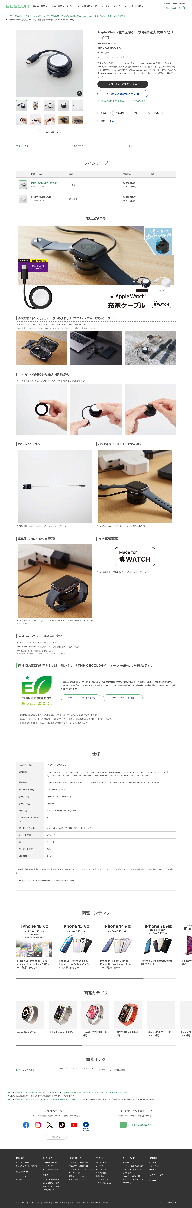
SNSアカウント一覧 (22, 1203)
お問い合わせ (101, 1169)
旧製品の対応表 (48, 1190)
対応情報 (86, 6)
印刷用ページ (106, 121)
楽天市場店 (127, 1173)
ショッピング (118, 6)
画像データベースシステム (79, 1176)
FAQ (135, 113)
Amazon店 (127, 1183)
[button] (47, 1158)
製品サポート (101, 1163)
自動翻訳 (105, 1202)
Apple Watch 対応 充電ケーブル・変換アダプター (105, 16)
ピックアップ (48, 1166)
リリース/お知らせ (50, 1163)
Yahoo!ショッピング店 (131, 1176)
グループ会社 (154, 1166)
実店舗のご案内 (129, 1163)
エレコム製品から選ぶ (51, 1183)
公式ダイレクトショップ (132, 1169)
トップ (9, 16)
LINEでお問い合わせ (104, 1183)
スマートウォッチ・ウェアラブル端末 (42, 16)
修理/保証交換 (101, 1173)
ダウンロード (101, 6)
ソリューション (22, 1176)
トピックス (72, 6)
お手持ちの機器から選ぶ (52, 1180)
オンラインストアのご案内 (133, 1166)
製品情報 (19, 16)
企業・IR (152, 1163)
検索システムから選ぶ (51, 1186)
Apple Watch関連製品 (71, 16)
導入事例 (19, 1180)
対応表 (104, 113)
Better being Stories (50, 1169)
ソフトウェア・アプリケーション (82, 1169)
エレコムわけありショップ (133, 1179)
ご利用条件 (46, 1202)
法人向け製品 (56, 6)
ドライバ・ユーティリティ (79, 1163)
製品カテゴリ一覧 (22, 1163)
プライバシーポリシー (60, 1202)
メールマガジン (102, 1179)
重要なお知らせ (102, 1176)
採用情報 (152, 1169)
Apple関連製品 (31, 1099)
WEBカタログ (74, 1173)
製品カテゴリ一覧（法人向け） (27, 1166)
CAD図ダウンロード (77, 1179)
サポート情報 (135, 6)
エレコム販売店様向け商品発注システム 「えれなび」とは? (121, 101)
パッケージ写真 (153, 113)
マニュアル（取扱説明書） (79, 1166)
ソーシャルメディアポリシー (79, 1202)
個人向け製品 (39, 6)
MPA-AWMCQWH (42, 197)
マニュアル (120, 113)
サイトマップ (36, 1202)
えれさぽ (99, 1166)
